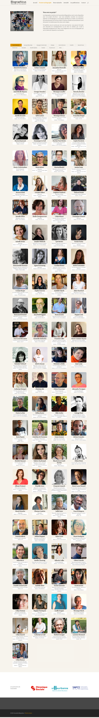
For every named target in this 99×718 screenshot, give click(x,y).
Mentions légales (28, 713)
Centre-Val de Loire (62, 45)
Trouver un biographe (45, 3)
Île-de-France (15, 47)
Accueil (35, 3)
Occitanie (43, 47)
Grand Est (71, 45)
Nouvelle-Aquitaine (33, 47)
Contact (83, 3)
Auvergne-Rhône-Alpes (28, 45)
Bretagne (52, 45)
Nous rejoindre (57, 3)
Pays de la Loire (52, 47)
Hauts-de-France (81, 45)
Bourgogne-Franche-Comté (41, 45)
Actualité (66, 3)
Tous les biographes (16, 45)
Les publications (75, 3)
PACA (60, 47)
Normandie (24, 47)
